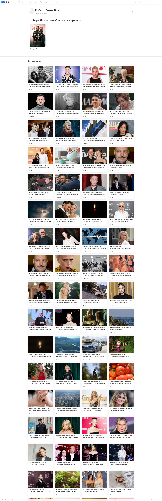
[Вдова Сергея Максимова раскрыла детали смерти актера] (40, 349)
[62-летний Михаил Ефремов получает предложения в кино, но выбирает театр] (94, 186)
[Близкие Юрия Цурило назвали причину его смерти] (121, 159)
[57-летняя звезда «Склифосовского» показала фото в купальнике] (121, 240)
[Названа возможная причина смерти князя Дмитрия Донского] (94, 376)
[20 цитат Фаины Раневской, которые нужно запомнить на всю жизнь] (67, 105)
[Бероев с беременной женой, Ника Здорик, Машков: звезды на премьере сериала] (40, 322)
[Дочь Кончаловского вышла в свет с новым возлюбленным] (67, 240)
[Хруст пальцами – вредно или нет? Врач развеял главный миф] (40, 403)
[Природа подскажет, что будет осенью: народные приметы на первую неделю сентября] (121, 267)
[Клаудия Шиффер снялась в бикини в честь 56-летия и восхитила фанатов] (94, 403)
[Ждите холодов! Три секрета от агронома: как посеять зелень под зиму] (67, 484)
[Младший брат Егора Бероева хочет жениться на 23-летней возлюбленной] (40, 159)
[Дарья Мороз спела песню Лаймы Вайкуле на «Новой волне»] (121, 213)
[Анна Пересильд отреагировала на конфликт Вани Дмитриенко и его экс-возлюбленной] (94, 159)
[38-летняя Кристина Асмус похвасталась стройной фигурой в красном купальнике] (40, 376)
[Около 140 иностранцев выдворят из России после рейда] (67, 186)
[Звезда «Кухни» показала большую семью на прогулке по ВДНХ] (40, 484)
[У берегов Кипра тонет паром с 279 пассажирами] (121, 322)
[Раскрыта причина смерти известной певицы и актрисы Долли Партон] (67, 132)
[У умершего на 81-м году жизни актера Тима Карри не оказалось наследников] (40, 294)
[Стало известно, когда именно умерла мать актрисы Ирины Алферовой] (121, 78)
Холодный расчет (36, 49)
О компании (8, 499)
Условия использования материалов (141, 499)
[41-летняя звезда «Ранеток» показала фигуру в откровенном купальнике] (67, 430)
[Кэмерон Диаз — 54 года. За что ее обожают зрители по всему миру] (121, 430)
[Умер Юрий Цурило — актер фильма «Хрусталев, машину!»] (40, 267)
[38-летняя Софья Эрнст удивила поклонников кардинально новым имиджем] (67, 267)
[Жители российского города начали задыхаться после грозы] (40, 213)
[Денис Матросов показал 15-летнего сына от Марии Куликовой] (40, 186)
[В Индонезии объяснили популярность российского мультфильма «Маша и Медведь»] (121, 349)
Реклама (14, 499)
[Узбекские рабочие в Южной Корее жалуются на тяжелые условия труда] (94, 267)
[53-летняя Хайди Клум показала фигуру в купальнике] (121, 403)
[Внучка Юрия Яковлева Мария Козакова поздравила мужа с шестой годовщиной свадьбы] (94, 105)
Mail (3, 499)
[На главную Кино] (6, 2)
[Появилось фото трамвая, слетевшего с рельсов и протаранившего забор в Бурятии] (94, 294)
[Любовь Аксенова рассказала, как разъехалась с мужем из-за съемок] (94, 430)
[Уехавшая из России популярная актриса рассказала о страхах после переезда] (94, 78)
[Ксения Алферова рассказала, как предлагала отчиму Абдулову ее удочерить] (40, 78)
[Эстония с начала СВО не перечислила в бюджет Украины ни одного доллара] (94, 132)
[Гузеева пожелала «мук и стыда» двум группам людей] (121, 132)
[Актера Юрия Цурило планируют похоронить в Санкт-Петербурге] (94, 322)
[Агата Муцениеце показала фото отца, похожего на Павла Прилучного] (121, 294)
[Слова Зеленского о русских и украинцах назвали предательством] (40, 105)
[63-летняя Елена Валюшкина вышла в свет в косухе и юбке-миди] (67, 376)
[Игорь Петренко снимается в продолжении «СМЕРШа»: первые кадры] (40, 430)
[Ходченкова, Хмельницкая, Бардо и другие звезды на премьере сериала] (121, 457)
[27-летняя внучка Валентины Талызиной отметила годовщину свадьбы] (67, 294)
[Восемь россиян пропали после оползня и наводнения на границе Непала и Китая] (67, 403)
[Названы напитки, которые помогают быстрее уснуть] (67, 159)
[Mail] (2, 2)
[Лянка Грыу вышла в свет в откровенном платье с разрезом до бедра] (67, 322)
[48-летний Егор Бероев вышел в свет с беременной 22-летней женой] (40, 240)
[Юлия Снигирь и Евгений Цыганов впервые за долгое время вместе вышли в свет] (67, 457)
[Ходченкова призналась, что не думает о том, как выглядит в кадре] (94, 457)
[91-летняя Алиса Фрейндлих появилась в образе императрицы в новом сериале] (121, 186)
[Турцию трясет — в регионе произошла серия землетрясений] (94, 240)
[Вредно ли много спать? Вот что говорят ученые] (121, 484)
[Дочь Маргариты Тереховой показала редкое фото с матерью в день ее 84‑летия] (121, 105)
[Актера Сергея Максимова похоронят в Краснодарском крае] (94, 213)
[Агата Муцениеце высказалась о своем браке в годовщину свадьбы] (67, 213)
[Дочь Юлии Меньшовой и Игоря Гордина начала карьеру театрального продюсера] (40, 132)
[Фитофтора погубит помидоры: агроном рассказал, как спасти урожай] (121, 376)
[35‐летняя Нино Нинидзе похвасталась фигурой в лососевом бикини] (40, 457)
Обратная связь (155, 499)
